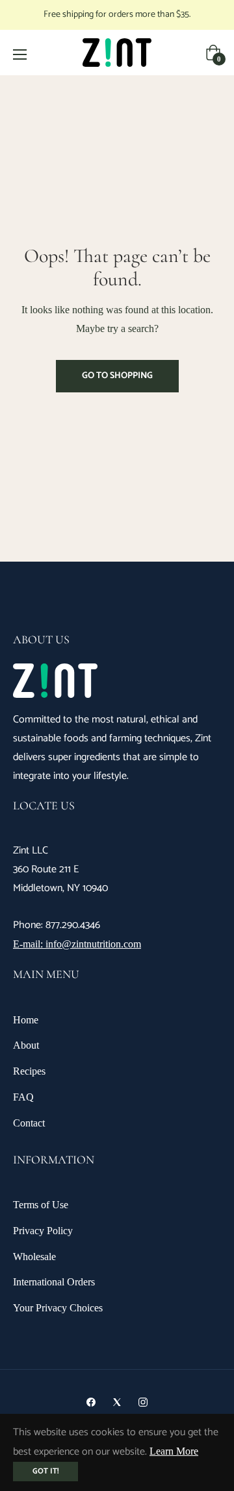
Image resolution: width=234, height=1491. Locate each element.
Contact (29, 1122)
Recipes (29, 1071)
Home (25, 1019)
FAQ (23, 1097)
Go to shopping (117, 375)
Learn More (174, 1451)
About (26, 1045)
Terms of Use (40, 1204)
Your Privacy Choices (58, 1307)
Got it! (45, 1471)
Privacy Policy (43, 1230)
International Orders (54, 1281)
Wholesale (34, 1256)
